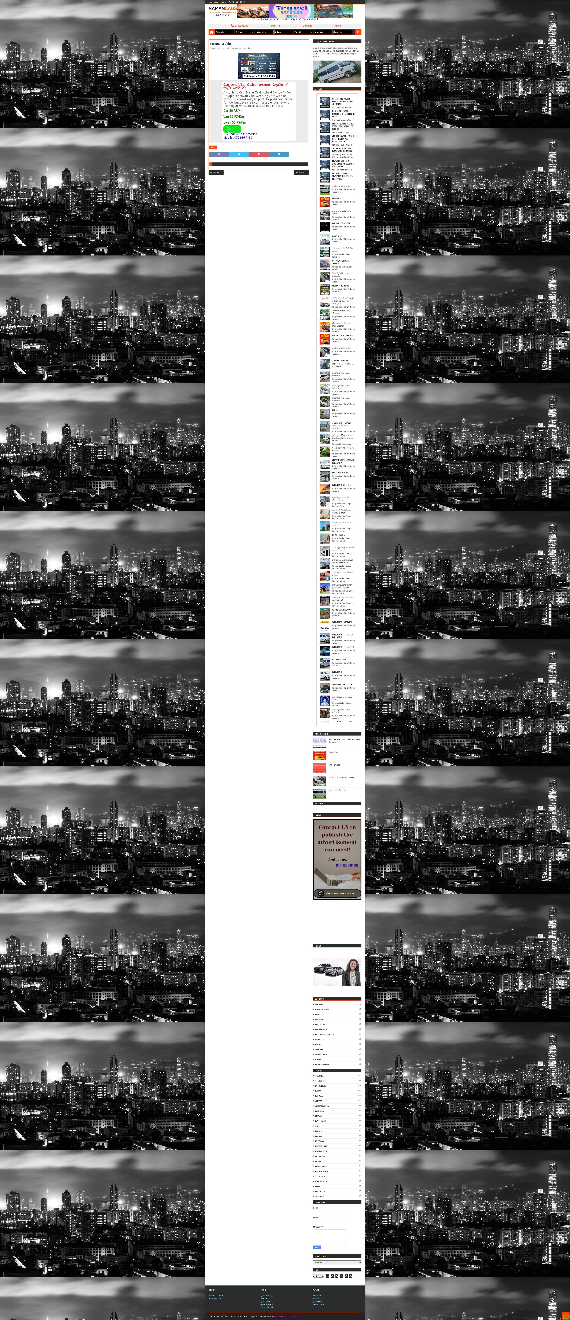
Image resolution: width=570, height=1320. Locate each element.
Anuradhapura (322, 1106)
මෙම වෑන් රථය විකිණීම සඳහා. (342, 249)
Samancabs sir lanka (341, 484)
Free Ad (264, 1298)
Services (319, 1050)
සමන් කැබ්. (337, 235)
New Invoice (318, 1304)
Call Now (230, 130)
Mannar (319, 1186)
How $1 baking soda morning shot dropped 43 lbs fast (343, 113)
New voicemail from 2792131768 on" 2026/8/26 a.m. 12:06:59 (343, 163)
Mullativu (320, 1191)
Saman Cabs (334, 765)
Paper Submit (267, 1307)
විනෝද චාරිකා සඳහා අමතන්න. (341, 710)
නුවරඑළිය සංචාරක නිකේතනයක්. (340, 499)
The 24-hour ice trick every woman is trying (342, 150)
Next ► (351, 721)
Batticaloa (320, 1121)
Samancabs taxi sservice (343, 647)
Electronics (321, 1030)
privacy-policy (215, 1298)
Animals (319, 1019)
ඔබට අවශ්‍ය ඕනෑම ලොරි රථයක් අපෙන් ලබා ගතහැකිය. (343, 300)
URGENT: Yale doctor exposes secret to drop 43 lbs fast (342, 101)
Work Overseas (322, 1065)
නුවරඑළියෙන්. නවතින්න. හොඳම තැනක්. (343, 548)
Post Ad (275, 25)
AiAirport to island (340, 285)
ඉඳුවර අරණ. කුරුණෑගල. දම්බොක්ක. (343, 449)
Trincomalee (321, 1176)
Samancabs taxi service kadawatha (342, 636)
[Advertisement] (337, 922)
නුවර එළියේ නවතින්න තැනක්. (342, 573)
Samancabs (337, 671)
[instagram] (244, 2)
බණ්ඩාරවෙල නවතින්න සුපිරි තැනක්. (342, 598)
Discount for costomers (343, 335)
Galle (317, 1126)
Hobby (318, 1060)
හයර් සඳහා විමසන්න (341, 185)
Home (210, 2)
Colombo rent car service (340, 262)
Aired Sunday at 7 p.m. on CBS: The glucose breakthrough (343, 138)
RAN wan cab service (341, 223)
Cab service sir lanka (341, 609)
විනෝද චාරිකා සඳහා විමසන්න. (341, 274)
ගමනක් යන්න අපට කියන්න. (340, 312)
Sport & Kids (321, 1055)
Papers (318, 1045)
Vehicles (319, 1004)
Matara (318, 1136)
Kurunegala (320, 1086)
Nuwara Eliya (321, 1151)
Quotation (317, 1301)
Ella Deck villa (338, 534)
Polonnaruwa (321, 1171)
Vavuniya (319, 1196)
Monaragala (321, 1166)
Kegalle (318, 1131)
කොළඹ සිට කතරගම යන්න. (341, 212)
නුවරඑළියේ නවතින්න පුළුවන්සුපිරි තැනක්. (342, 586)
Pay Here (316, 1295)
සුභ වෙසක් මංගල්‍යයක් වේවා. (342, 698)
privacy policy (267, 1304)
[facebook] (229, 2)
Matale (318, 1116)
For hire (335, 410)
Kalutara (319, 1111)
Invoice (315, 1298)
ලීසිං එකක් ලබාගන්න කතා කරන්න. (341, 324)
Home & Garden (322, 1010)
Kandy (318, 1091)
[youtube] (237, 2)
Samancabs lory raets (342, 622)
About (216, 2)
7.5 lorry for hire (340, 360)
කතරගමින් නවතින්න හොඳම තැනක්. (341, 511)
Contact (307, 25)
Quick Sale (265, 1301)
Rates (337, 25)
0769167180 (241, 25)
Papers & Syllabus (217, 1295)
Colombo (319, 1081)
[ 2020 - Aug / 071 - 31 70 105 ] (287, 1316)
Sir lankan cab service (342, 684)
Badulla (319, 1096)
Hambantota (321, 1146)
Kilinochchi (321, 1181)
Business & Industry (325, 1035)
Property (319, 1014)
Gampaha (319, 1076)
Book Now (223, 2)
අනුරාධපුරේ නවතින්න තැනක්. (342, 524)
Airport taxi (337, 198)
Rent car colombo (340, 472)
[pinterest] (241, 2)
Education (320, 1024)
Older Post (301, 172)
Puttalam (319, 1141)
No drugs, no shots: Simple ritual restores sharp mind (342, 176)
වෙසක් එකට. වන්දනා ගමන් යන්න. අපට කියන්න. (342, 425)
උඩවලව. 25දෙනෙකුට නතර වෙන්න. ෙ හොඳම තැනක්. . (342, 438)
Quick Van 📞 (267, 1295)
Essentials (320, 1039)
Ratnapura (320, 1156)
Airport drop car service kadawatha (343, 461)
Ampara (318, 1101)
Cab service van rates (341, 659)
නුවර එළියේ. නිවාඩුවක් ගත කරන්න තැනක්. (342, 561)
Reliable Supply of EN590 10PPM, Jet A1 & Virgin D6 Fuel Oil (343, 126)
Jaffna (318, 1161)
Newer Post (216, 172)
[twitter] (233, 2)
